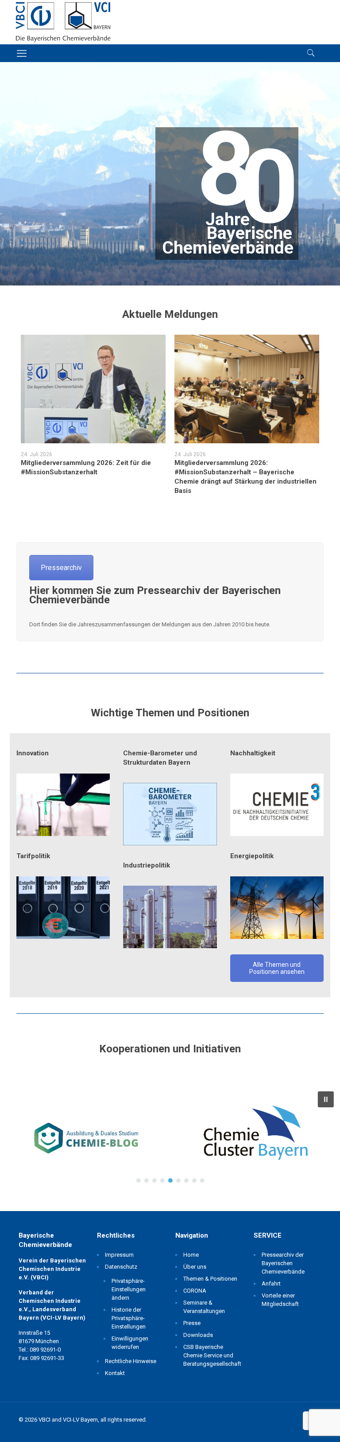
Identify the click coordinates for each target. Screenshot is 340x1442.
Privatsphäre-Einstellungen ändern (129, 1289)
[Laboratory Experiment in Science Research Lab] (63, 805)
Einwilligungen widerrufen (130, 1342)
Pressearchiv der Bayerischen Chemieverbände (283, 1263)
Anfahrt (271, 1283)
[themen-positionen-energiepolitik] (277, 907)
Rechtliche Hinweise (130, 1361)
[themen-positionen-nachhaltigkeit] (277, 805)
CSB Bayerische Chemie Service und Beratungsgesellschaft (211, 1355)
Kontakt (115, 1373)
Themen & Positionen (210, 1278)
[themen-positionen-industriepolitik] (169, 917)
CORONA (194, 1290)
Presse (192, 1323)
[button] (85, 1136)
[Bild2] (169, 814)
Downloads (198, 1335)
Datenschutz (121, 1266)
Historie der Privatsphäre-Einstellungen (129, 1318)
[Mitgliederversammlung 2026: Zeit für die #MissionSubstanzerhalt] (93, 389)
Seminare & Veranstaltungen (204, 1306)
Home (191, 1254)
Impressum (119, 1254)
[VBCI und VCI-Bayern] (63, 22)
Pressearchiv (61, 567)
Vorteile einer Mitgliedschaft (280, 1299)
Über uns (194, 1266)
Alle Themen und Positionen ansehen (277, 968)
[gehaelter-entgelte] (63, 907)
